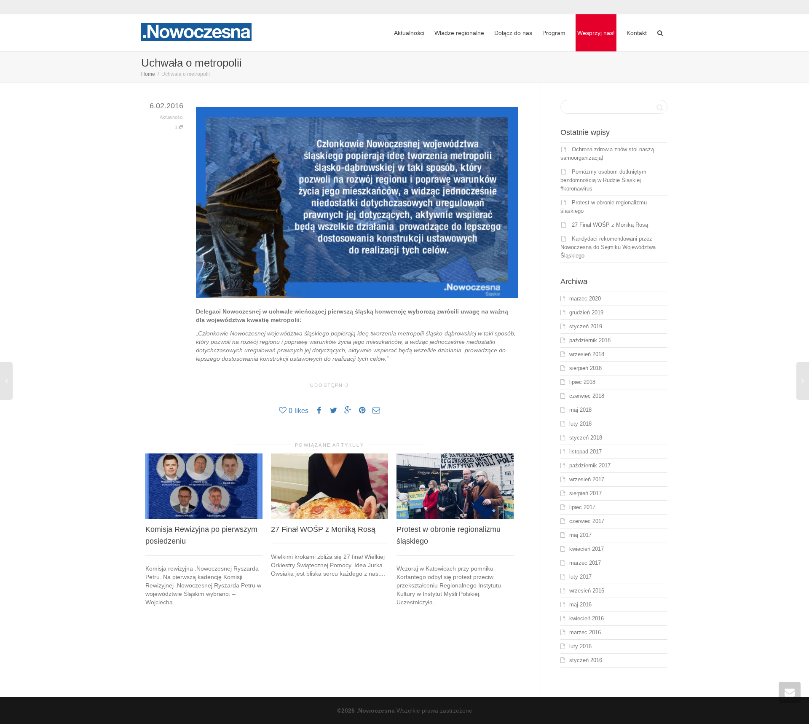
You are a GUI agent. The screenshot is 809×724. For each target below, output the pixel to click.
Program (553, 32)
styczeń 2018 (585, 437)
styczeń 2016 (585, 660)
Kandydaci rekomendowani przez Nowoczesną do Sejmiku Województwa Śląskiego (608, 247)
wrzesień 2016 (586, 590)
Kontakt (637, 32)
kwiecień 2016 (586, 618)
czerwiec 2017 (586, 521)
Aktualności (409, 32)
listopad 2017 (585, 451)
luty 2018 (580, 424)
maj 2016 (580, 604)
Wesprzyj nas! (596, 32)
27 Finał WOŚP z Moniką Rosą (323, 529)
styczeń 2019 (585, 326)
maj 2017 (580, 535)
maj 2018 (580, 410)
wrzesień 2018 (586, 354)
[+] (204, 486)
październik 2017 (590, 465)
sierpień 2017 (585, 493)
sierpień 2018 (585, 368)
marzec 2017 (585, 563)
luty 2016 (580, 646)
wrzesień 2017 (586, 479)
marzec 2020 (585, 298)
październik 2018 (590, 340)
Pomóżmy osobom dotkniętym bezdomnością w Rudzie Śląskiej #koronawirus (603, 180)
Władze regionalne (459, 32)
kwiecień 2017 (586, 549)
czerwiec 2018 (586, 396)
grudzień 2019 (586, 312)
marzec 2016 (585, 632)
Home (148, 74)
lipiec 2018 (582, 382)
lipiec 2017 (582, 507)
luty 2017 (580, 577)
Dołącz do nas (513, 32)
